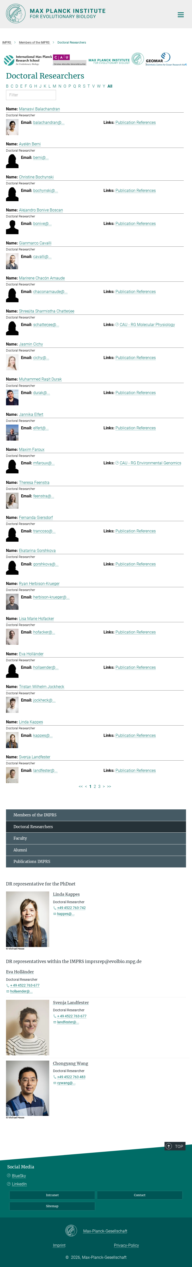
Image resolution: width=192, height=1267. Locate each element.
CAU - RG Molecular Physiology (147, 324)
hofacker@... (44, 632)
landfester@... (45, 770)
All (110, 86)
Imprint (59, 1245)
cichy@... (41, 357)
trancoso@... (44, 531)
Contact (140, 1195)
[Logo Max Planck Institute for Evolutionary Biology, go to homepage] (87, 13)
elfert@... (41, 428)
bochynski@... (45, 190)
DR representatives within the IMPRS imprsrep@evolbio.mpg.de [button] (74, 961)
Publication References (136, 122)
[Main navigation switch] (181, 15)
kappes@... (43, 735)
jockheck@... (44, 700)
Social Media (20, 1166)
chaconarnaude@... (50, 291)
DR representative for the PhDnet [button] (41, 883)
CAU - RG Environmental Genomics (150, 463)
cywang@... (66, 1083)
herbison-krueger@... (51, 597)
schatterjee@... (46, 324)
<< (81, 786)
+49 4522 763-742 (71, 908)
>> (109, 786)
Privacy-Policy (126, 1245)
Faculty (20, 838)
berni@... (41, 157)
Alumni (20, 850)
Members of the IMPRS (35, 815)
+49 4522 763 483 (71, 1077)
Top (179, 1146)
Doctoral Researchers (33, 826)
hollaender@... (45, 667)
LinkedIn (19, 1184)
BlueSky (19, 1175)
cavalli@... (42, 256)
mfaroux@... (44, 463)
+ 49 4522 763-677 (25, 985)
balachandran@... (48, 122)
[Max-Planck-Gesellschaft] (74, 1231)
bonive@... (42, 223)
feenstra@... (43, 496)
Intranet (52, 1195)
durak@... (41, 392)
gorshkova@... (45, 564)
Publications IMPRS (32, 861)
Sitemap (52, 1206)
